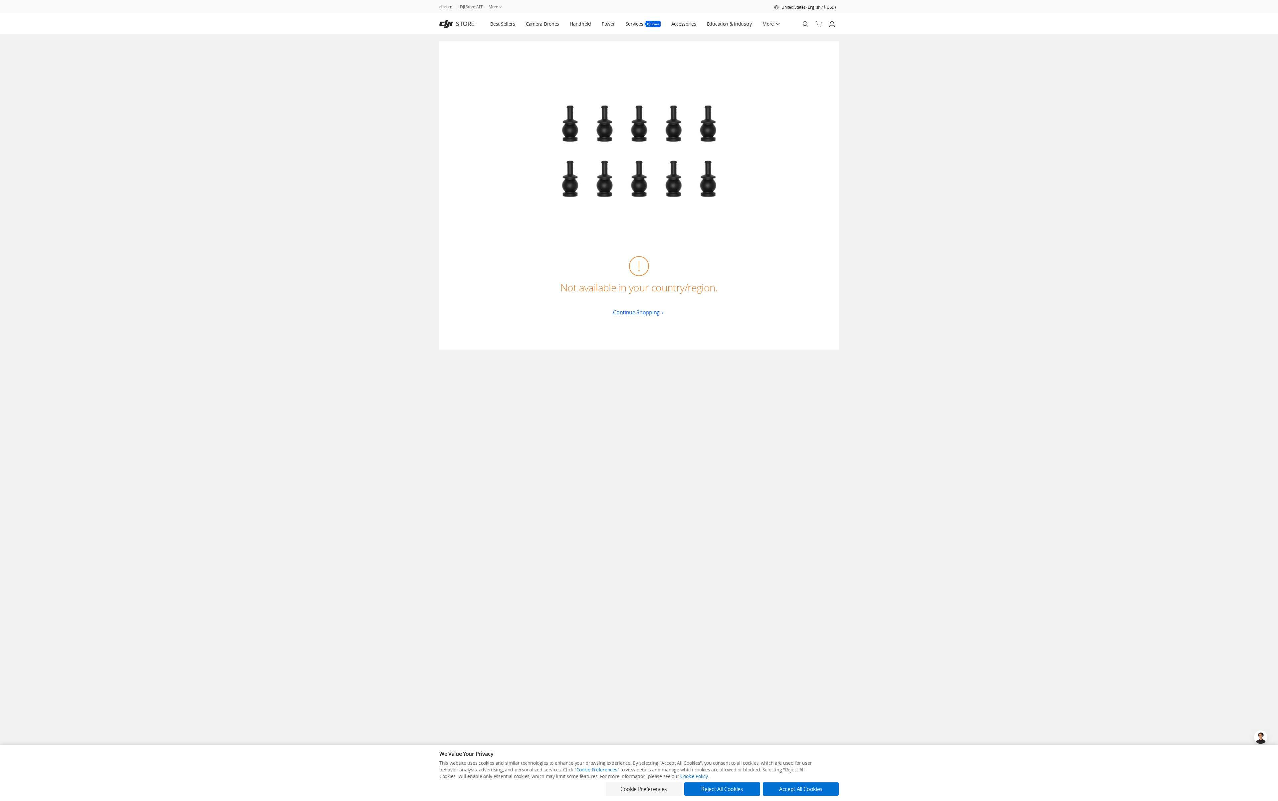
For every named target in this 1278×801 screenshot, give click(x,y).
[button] (805, 7)
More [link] (493, 7)
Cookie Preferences (596, 769)
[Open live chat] (1260, 737)
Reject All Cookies (722, 789)
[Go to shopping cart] (818, 24)
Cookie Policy (694, 776)
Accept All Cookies (800, 789)
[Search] (805, 24)
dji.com (445, 7)
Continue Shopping (636, 312)
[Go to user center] (832, 24)
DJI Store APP (471, 7)
